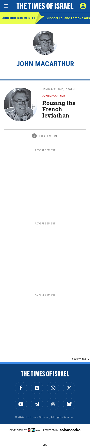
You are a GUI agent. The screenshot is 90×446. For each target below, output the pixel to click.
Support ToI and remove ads (68, 18)
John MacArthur (53, 95)
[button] (83, 6)
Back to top (79, 359)
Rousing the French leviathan (59, 109)
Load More (48, 136)
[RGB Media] (35, 430)
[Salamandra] (70, 429)
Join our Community (18, 18)
